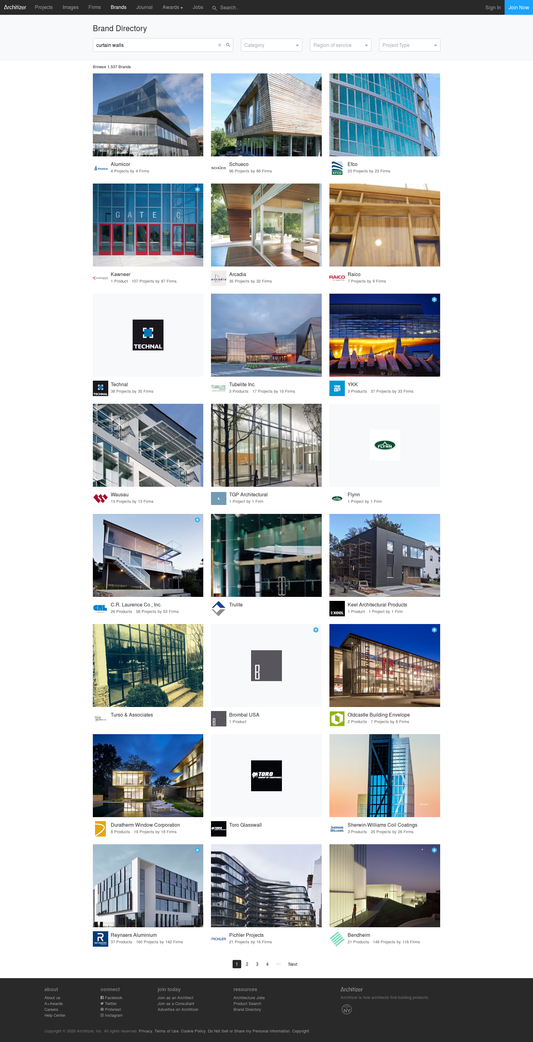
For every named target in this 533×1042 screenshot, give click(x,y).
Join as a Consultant (176, 1003)
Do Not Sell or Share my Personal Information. (249, 1031)
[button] (221, 45)
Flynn (354, 494)
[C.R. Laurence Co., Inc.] (148, 555)
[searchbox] (246, 44)
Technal (119, 384)
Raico (354, 274)
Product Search (247, 1003)
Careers (51, 1009)
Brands (118, 6)
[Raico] (384, 225)
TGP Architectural (248, 494)
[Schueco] (266, 114)
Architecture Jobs (249, 997)
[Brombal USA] (266, 665)
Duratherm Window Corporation (145, 824)
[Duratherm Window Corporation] (148, 775)
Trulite (236, 604)
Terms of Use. (167, 1031)
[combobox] (271, 45)
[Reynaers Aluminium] (148, 885)
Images (71, 6)
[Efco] (384, 114)
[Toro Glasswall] (266, 775)
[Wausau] (148, 445)
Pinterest (112, 1009)
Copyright (300, 1031)
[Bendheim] (384, 885)
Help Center (54, 1015)
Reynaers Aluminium (134, 934)
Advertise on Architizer (178, 1009)
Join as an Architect (175, 997)
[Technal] (148, 335)
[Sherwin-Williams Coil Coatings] (384, 775)
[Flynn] (384, 445)
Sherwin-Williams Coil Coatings (382, 824)
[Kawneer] (148, 225)
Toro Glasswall (245, 824)
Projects (44, 6)
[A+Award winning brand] (197, 189)
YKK (353, 384)
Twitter (110, 1003)
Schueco (239, 163)
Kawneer (120, 274)
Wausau (120, 494)
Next (292, 964)
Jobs (198, 6)
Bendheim (359, 934)
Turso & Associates (132, 714)
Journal (144, 6)
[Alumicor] (148, 114)
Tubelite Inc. (242, 384)
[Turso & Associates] (148, 665)
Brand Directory (247, 1009)
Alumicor (120, 163)
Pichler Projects (246, 934)
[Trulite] (266, 555)
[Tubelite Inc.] (266, 335)
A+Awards (53, 1003)
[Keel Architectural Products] (384, 555)
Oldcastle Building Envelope (379, 714)
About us (52, 997)
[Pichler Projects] (266, 885)
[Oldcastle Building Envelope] (384, 665)
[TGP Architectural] (266, 445)
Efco (352, 163)
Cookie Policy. (194, 1031)
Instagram (113, 1015)
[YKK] (384, 335)
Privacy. (146, 1031)
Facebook (113, 997)
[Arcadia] (266, 225)
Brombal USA (244, 714)
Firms (95, 6)
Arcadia (237, 274)
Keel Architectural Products (377, 604)
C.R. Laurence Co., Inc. (136, 604)
